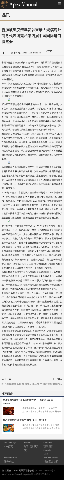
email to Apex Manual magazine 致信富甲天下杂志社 (26, 474)
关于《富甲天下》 (31, 447)
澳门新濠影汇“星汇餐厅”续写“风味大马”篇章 (25, 420)
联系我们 (48, 445)
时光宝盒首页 (50, 459)
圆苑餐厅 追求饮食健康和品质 (47, 384)
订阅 (47, 452)
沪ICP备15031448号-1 (45, 470)
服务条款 (10, 459)
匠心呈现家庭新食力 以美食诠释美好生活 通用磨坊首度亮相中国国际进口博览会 (17, 384)
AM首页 (10, 445)
